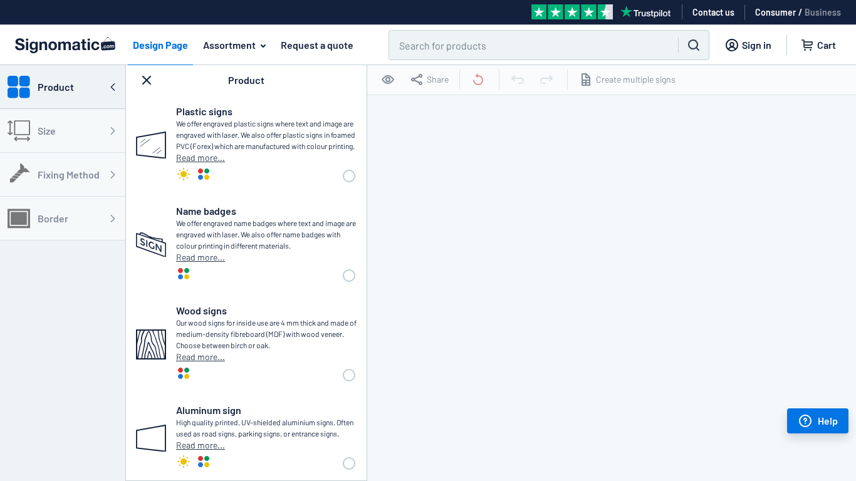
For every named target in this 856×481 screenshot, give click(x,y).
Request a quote (317, 45)
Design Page (160, 45)
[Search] (694, 45)
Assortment (229, 45)
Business (823, 12)
